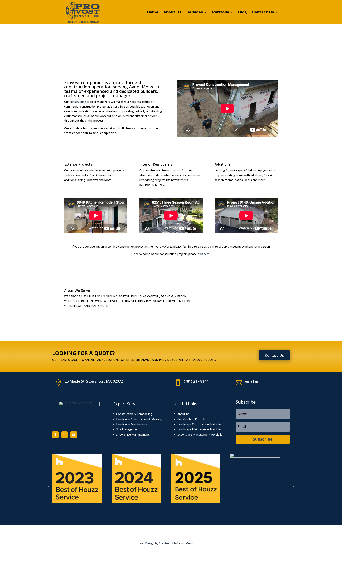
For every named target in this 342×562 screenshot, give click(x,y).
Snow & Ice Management (132, 434)
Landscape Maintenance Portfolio (199, 429)
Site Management (128, 429)
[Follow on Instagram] (64, 434)
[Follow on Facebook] (55, 434)
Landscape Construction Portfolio (199, 424)
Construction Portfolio (191, 419)
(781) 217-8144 (196, 381)
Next (293, 486)
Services (194, 12)
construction (78, 102)
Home (152, 12)
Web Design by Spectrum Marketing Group (166, 543)
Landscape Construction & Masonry (139, 419)
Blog (242, 12)
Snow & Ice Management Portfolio (200, 434)
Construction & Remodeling (134, 414)
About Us (172, 12)
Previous (49, 486)
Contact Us (263, 12)
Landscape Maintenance (132, 424)
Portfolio (220, 12)
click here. (204, 254)
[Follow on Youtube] (73, 434)
